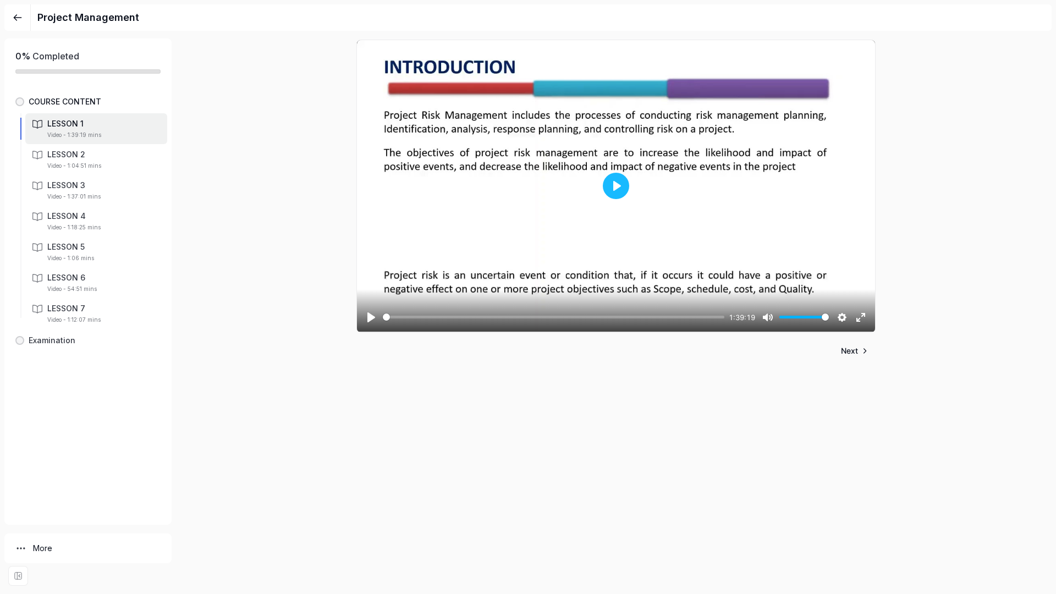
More (42, 548)
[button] (88, 101)
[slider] (553, 317)
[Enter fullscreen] (18, 575)
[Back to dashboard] (17, 17)
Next (849, 350)
